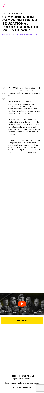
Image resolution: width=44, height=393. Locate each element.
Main (3, 13)
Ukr (32, 6)
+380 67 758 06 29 (22, 387)
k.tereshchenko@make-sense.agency (22, 383)
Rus (36, 6)
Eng (40, 6)
